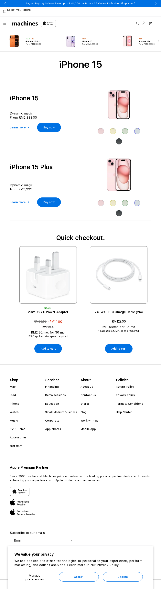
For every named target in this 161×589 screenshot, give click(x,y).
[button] (5, 23)
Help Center (124, 412)
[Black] (119, 141)
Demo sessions (55, 395)
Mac (13, 386)
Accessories (18, 437)
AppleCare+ (53, 429)
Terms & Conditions (129, 403)
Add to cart (48, 348)
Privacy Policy (125, 395)
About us (86, 386)
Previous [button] (5, 3)
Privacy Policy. (108, 565)
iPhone (14, 403)
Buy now (49, 127)
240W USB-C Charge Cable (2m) (119, 312)
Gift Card (16, 446)
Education (52, 403)
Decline (123, 576)
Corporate (52, 420)
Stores (85, 403)
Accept (78, 576)
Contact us (88, 395)
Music (14, 420)
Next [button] (156, 3)
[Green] (125, 131)
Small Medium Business (61, 412)
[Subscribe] (70, 541)
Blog (83, 412)
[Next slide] (158, 41)
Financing (52, 386)
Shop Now (126, 3)
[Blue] (137, 131)
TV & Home (17, 429)
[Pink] (101, 131)
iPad (13, 395)
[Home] (25, 23)
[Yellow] (113, 131)
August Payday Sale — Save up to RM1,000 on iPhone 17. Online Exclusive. (79, 3)
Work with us (89, 420)
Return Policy (125, 386)
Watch (14, 412)
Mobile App (88, 429)
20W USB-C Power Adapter (48, 312)
